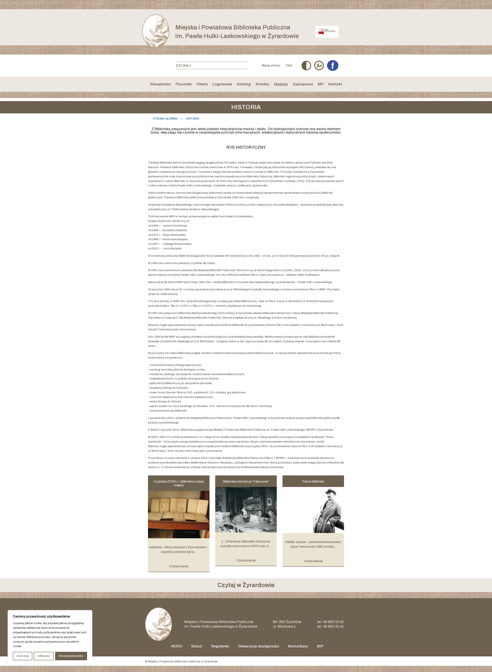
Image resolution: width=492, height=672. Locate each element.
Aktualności (160, 84)
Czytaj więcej (178, 566)
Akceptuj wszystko (71, 656)
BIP (321, 84)
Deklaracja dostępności (258, 646)
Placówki (184, 84)
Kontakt (335, 84)
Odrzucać (43, 656)
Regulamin (220, 646)
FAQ (289, 65)
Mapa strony (271, 65)
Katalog (244, 84)
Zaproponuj (303, 84)
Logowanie (222, 84)
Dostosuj (22, 656)
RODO (176, 646)
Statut (196, 646)
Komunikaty (298, 646)
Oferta (202, 84)
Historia (281, 84)
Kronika (262, 84)
